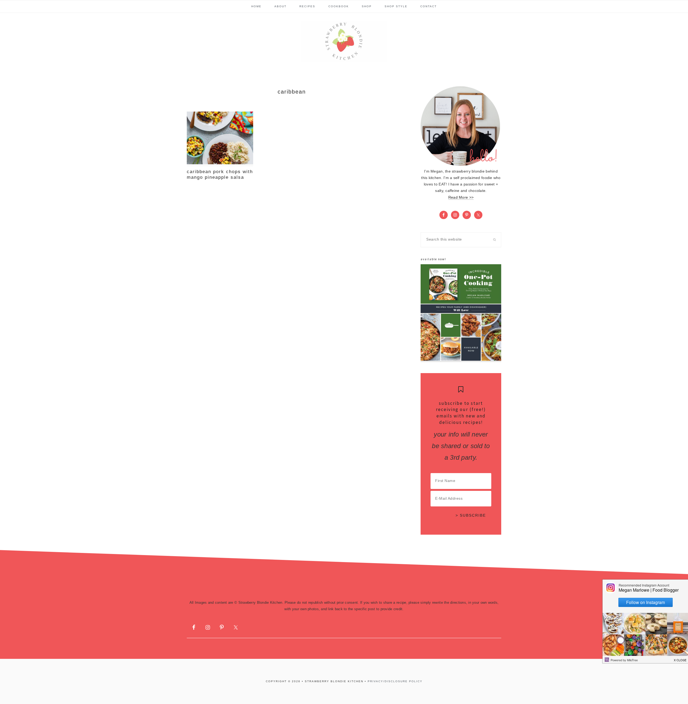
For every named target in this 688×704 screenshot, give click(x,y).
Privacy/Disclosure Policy (395, 681)
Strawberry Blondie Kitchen (344, 41)
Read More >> (461, 197)
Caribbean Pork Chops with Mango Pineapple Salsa (220, 174)
